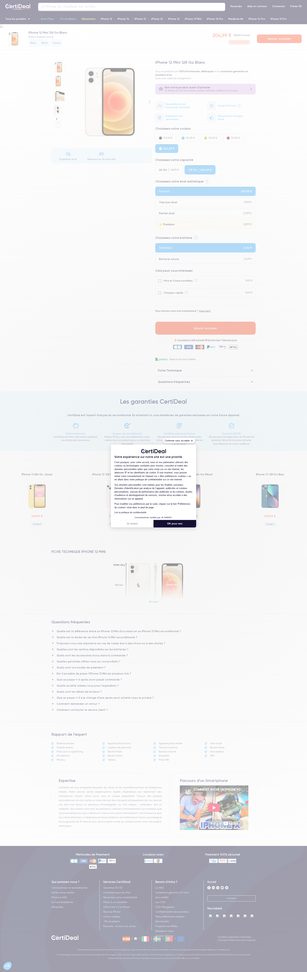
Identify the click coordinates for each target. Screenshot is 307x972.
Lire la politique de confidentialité (130, 512)
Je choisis (132, 523)
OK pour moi (174, 523)
